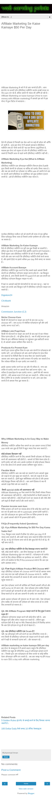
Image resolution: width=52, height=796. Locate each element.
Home (26, 784)
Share (6, 757)
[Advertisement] (26, 58)
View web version (26, 789)
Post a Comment (11, 770)
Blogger (31, 793)
